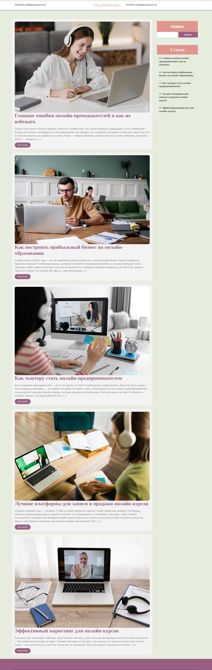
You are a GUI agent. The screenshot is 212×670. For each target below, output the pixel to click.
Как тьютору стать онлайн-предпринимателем (68, 378)
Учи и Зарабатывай (106, 5)
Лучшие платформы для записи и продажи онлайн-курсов (81, 503)
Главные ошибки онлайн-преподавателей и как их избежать (174, 61)
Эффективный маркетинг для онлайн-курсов (67, 631)
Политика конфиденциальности (30, 4)
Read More (23, 145)
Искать (188, 34)
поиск (177, 26)
